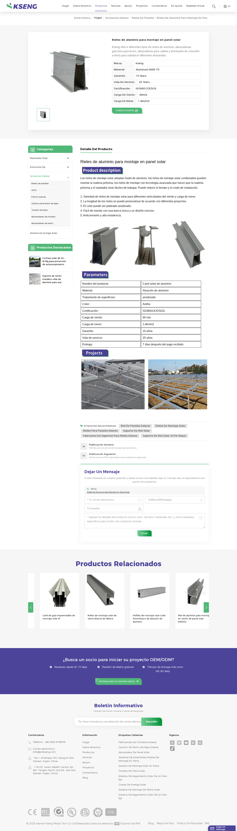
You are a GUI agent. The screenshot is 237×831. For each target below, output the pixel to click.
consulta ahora (125, 110)
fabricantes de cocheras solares (137, 742)
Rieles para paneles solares (100, 430)
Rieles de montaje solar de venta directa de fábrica (93, 617)
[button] (206, 607)
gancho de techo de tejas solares (138, 747)
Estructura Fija (37, 167)
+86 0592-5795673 (55, 742)
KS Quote (176, 5)
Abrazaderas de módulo (43, 217)
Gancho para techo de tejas (44, 203)
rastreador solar (39, 158)
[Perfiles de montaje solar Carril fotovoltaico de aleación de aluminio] (141, 593)
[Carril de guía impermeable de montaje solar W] (51, 593)
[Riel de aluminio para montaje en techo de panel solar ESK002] (186, 593)
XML (207, 823)
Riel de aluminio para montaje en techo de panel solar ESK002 (185, 618)
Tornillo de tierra (39, 210)
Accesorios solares (117, 17)
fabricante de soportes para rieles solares (110, 435)
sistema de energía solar (43, 233)
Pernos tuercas (38, 197)
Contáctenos (159, 5)
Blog (85, 777)
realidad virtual (195, 5)
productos (88, 752)
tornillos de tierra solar (131, 770)
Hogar (65, 5)
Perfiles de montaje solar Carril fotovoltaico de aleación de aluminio (140, 618)
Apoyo (128, 5)
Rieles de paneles (143, 17)
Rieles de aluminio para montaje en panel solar (108, 492)
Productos (101, 5)
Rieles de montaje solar (170, 425)
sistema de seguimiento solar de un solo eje (142, 778)
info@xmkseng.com (44, 751)
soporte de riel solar (136, 430)
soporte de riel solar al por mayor (164, 435)
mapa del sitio (165, 823)
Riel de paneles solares (135, 425)
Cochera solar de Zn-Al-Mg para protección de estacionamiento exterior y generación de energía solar (54, 261)
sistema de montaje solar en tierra (138, 765)
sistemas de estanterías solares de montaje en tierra (138, 759)
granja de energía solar (132, 784)
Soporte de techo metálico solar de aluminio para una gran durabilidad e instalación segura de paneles (53, 279)
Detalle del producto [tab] (96, 149)
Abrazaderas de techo (42, 223)
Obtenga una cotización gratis (116, 681)
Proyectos (142, 5)
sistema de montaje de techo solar (139, 789)
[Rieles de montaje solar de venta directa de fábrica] (96, 593)
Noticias (115, 5)
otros (34, 190)
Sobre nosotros (82, 5)
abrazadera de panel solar (134, 752)
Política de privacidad (189, 823)
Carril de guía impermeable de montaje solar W (50, 617)
